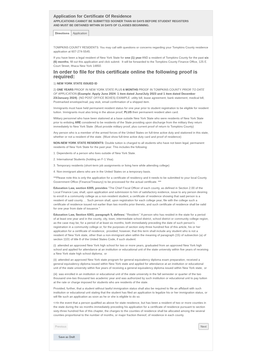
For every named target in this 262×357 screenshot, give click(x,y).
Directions (62, 33)
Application (80, 33)
